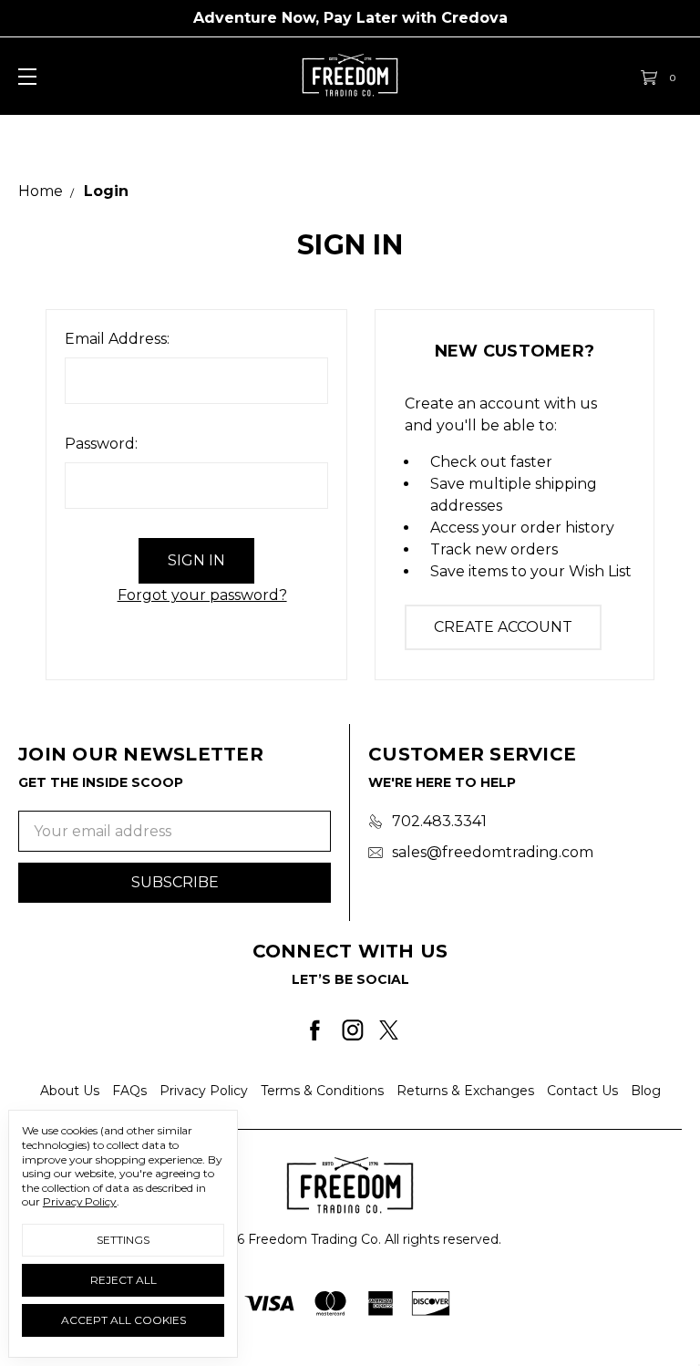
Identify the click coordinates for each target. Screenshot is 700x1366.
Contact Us (582, 1090)
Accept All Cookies (123, 1320)
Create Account (503, 627)
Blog (646, 1090)
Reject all (123, 1280)
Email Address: (117, 338)
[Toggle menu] (25, 76)
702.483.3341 (439, 821)
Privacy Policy (204, 1090)
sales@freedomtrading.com (492, 852)
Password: (101, 443)
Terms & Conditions (322, 1090)
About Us (69, 1090)
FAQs (129, 1090)
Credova (474, 17)
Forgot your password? (202, 595)
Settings (123, 1240)
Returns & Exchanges (465, 1090)
